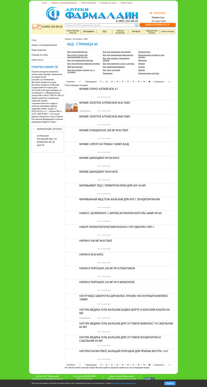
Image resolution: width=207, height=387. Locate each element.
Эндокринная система (148, 73)
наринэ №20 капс (91, 254)
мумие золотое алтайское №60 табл (104, 116)
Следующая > (159, 82)
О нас (44, 3)
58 (139, 82)
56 (128, 82)
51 (101, 82)
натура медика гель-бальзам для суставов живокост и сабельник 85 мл (126, 325)
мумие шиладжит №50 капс (98, 172)
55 (123, 82)
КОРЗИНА (159, 13)
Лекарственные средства (73, 32)
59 (144, 82)
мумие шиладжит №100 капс (99, 158)
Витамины (88, 32)
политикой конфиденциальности (123, 383)
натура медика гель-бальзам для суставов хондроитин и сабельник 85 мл (120, 339)
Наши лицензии (88, 3)
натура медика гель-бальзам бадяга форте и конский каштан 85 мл (124, 311)
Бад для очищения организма (117, 52)
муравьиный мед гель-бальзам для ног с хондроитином (119, 199)
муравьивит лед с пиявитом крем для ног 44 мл (112, 185)
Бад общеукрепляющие (114, 67)
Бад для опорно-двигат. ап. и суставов (81, 71)
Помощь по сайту (108, 3)
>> (169, 82)
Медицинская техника (152, 32)
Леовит (141, 64)
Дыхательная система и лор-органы (151, 56)
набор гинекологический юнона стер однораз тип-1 (116, 227)
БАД (104, 32)
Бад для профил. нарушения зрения (116, 59)
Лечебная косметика (120, 32)
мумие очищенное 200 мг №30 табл (103, 130)
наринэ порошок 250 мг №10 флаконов (106, 282)
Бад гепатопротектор (77, 52)
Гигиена (136, 32)
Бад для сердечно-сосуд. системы (118, 64)
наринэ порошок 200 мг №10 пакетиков (107, 268)
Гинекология (144, 52)
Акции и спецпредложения (64, 3)
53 (112, 82)
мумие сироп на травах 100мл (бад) (104, 144)
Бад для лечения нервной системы (83, 64)
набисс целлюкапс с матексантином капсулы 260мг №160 (120, 213)
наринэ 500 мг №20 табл (95, 241)
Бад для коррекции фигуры (80, 61)
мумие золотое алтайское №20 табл (104, 103)
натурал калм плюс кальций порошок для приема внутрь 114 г (123, 351)
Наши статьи (126, 3)
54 (117, 82)
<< (80, 82)
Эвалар (141, 70)
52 (106, 82)
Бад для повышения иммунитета (118, 55)
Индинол (142, 61)
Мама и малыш (167, 32)
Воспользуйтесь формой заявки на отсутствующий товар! (122, 368)
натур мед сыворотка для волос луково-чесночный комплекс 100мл (123, 297)
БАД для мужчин (75, 67)
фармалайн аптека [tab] (49, 129)
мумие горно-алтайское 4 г (98, 89)
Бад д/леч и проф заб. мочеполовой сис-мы (77, 56)
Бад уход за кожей (111, 70)
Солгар (141, 67)
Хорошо (170, 383)
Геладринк (108, 73)
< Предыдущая (90, 82)
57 (133, 82)
